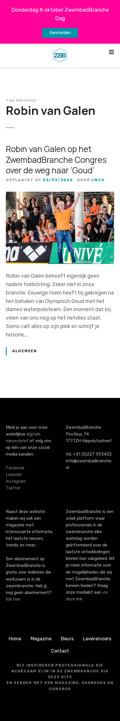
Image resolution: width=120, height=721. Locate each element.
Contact (60, 651)
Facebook (15, 468)
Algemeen (24, 351)
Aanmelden (60, 32)
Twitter (13, 488)
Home (15, 638)
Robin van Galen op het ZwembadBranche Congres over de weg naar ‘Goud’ (56, 159)
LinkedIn (14, 474)
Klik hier (13, 599)
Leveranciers (97, 638)
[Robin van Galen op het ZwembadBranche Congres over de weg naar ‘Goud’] (60, 196)
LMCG (98, 180)
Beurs (67, 638)
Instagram (16, 481)
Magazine (41, 638)
